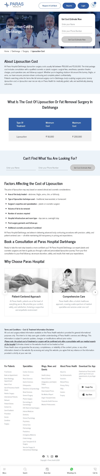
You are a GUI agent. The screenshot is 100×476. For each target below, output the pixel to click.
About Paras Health (68, 366)
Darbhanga (16, 51)
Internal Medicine (28, 411)
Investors (63, 378)
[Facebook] (43, 456)
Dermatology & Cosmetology (27, 403)
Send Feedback (9, 410)
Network (7, 400)
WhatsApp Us (71, 472)
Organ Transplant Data (48, 397)
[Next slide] (95, 292)
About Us (63, 372)
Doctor (6, 417)
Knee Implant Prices (48, 391)
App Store (89, 394)
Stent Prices (45, 387)
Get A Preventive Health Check (11, 388)
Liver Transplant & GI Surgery (29, 442)
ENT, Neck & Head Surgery (31, 408)
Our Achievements (66, 375)
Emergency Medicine (29, 434)
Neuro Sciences (28, 378)
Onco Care (26, 375)
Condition (7, 420)
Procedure (7, 413)
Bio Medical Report (47, 394)
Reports (69, 5)
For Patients (9, 366)
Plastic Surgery (27, 398)
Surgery (26, 51)
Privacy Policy (64, 385)
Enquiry (62, 395)
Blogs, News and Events (49, 367)
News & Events (46, 378)
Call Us (95, 472)
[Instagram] (52, 456)
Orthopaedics (27, 385)
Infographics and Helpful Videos (49, 383)
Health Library (46, 375)
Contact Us (7, 407)
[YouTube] (56, 456)
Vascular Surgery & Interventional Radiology (30, 448)
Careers (62, 392)
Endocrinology (27, 438)
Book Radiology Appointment (9, 379)
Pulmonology (27, 428)
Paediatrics (26, 431)
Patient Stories (9, 403)
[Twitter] (48, 456)
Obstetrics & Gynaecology (31, 388)
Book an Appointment (10, 375)
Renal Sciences (27, 392)
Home (6, 51)
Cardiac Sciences (28, 372)
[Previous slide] (5, 292)
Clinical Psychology (29, 418)
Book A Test (8, 384)
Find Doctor (8, 372)
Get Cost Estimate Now (82, 167)
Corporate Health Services (50, 401)
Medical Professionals (48, 404)
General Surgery (28, 395)
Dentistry (26, 414)
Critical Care (26, 424)
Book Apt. (47, 472)
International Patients (11, 397)
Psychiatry (26, 421)
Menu (4, 472)
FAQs (62, 388)
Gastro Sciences (28, 382)
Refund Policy (64, 382)
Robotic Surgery (9, 393)
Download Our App (87, 366)
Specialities (28, 366)
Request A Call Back (49, 5)
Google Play (89, 387)
